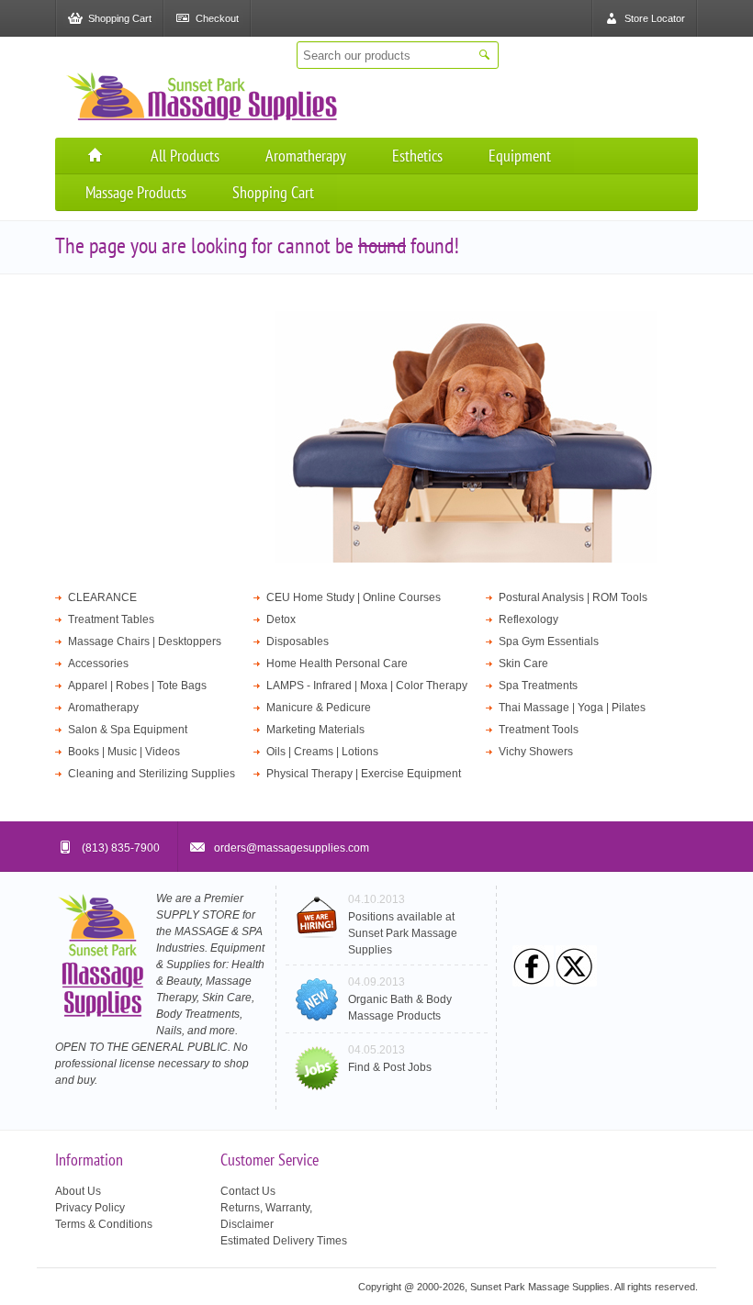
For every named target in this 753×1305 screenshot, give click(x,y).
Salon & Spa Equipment (127, 729)
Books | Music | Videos (124, 751)
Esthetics (417, 155)
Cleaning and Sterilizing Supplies (151, 773)
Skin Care (523, 663)
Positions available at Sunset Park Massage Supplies (402, 933)
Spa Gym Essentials (549, 641)
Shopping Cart (273, 192)
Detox (281, 619)
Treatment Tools (539, 729)
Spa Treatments (538, 685)
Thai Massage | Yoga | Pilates (572, 707)
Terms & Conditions (103, 1224)
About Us (78, 1191)
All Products (185, 155)
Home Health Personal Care (337, 663)
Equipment (520, 155)
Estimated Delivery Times (283, 1240)
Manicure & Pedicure (318, 707)
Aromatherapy (305, 155)
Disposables (297, 641)
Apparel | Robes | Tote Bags (137, 685)
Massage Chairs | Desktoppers (144, 641)
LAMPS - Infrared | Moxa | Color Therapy (366, 685)
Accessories (98, 663)
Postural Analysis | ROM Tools (573, 597)
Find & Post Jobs (390, 1067)
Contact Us (247, 1191)
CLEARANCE (102, 597)
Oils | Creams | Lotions (322, 751)
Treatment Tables (111, 619)
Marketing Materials (315, 729)
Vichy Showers (536, 751)
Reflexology (528, 619)
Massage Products (135, 192)
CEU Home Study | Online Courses (353, 597)
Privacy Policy (90, 1207)
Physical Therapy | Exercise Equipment (363, 773)
